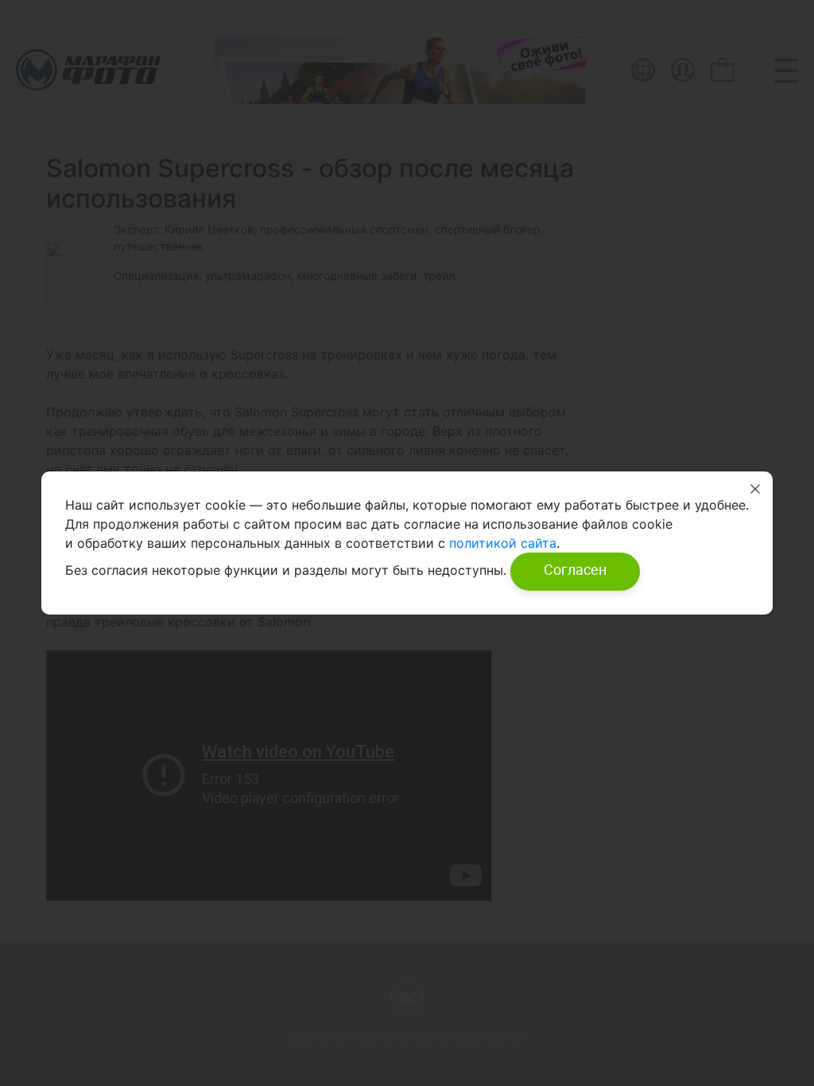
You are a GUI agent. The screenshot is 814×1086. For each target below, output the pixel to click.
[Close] (755, 488)
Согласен (575, 569)
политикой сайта (500, 543)
